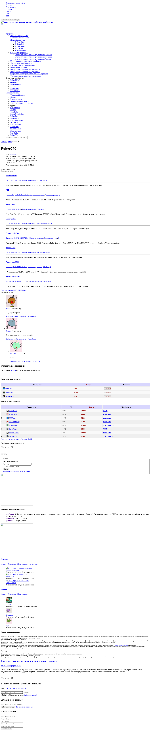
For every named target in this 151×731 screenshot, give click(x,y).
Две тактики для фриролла (21, 63)
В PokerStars (20, 42)
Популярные (22, 564)
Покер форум (11, 7)
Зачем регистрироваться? (11, 666)
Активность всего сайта (15, 3)
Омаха (13, 97)
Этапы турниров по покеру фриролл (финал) (33, 59)
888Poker (14, 82)
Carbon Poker (15, 129)
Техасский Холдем (17, 95)
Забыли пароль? (25, 471)
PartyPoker (14, 133)
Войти (6, 469)
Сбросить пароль (8, 707)
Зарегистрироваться (11, 471)
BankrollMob (15, 91)
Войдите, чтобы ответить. (16, 317)
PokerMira (9, 392)
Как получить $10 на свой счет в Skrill (16, 439)
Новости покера (12, 570)
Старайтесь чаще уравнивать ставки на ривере (29, 74)
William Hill (14, 122)
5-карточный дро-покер (19, 101)
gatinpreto (9, 615)
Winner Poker (10, 396)
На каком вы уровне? (18, 67)
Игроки (9, 9)
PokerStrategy (15, 84)
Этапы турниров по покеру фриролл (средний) (34, 57)
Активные (12, 564)
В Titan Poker (20, 44)
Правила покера (12, 93)
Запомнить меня (12, 467)
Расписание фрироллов (19, 38)
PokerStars (14, 116)
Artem (8, 309)
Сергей (13, 353)
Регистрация (6, 729)
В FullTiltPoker (21, 50)
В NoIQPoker (20, 46)
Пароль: (6, 464)
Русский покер (16, 99)
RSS (7, 16)
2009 (10, 142)
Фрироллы (10, 34)
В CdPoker (19, 48)
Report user (32, 317)
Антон (8, 331)
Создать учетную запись (16, 688)
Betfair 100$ (10, 248)
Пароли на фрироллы (19, 36)
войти (13, 370)
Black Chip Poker (17, 114)
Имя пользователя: (10, 462)
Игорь (8, 604)
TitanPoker (14, 112)
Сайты (8, 11)
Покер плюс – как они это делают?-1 (25, 70)
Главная (4, 142)
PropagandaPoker (13, 233)
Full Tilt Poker (14, 422)
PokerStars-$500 (12, 262)
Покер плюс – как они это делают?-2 (25, 72)
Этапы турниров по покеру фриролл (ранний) (33, 55)
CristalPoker (15, 108)
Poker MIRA (15, 80)
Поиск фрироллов (17, 40)
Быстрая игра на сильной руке (22, 65)
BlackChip (13, 436)
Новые (3, 564)
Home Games (11, 583)
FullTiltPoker (11, 176)
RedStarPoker (15, 125)
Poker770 (14, 135)
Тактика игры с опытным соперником (25, 76)
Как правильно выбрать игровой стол (25, 61)
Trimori (13, 86)
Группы (9, 5)
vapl (7, 625)
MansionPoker (15, 131)
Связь (8, 13)
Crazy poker (11, 219)
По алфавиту (34, 564)
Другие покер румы (51, 195)
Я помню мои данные (24, 707)
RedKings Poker (16, 120)
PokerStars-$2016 (13, 276)
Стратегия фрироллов (19, 53)
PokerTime (14, 89)
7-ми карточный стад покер (21, 103)
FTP (7, 190)
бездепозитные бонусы (121, 645)
